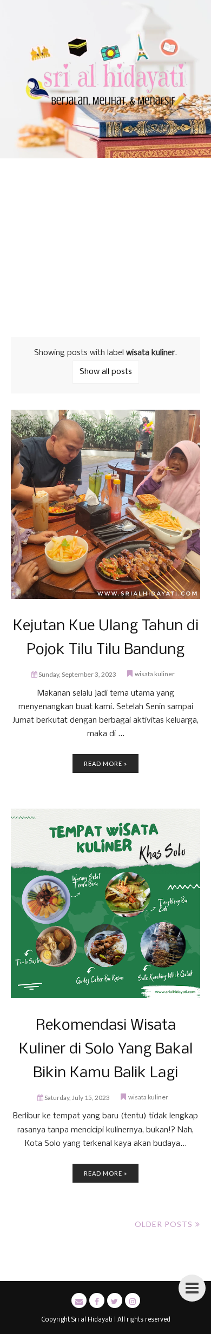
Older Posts (164, 1224)
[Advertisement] (105, 243)
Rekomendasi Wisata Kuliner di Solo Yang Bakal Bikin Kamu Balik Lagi (106, 1049)
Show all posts (106, 372)
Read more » (105, 763)
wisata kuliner (155, 674)
